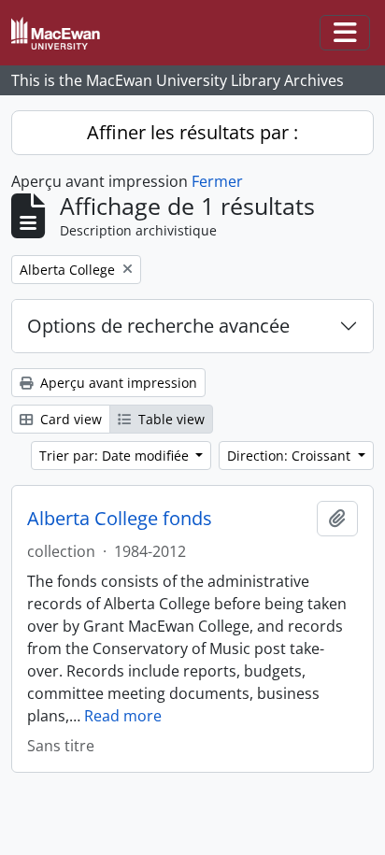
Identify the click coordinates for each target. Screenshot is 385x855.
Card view (69, 419)
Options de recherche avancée (158, 325)
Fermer (217, 181)
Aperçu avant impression (116, 383)
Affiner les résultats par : (192, 132)
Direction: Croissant (290, 455)
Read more (123, 715)
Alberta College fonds (119, 518)
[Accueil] (63, 33)
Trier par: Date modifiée (115, 455)
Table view (170, 419)
